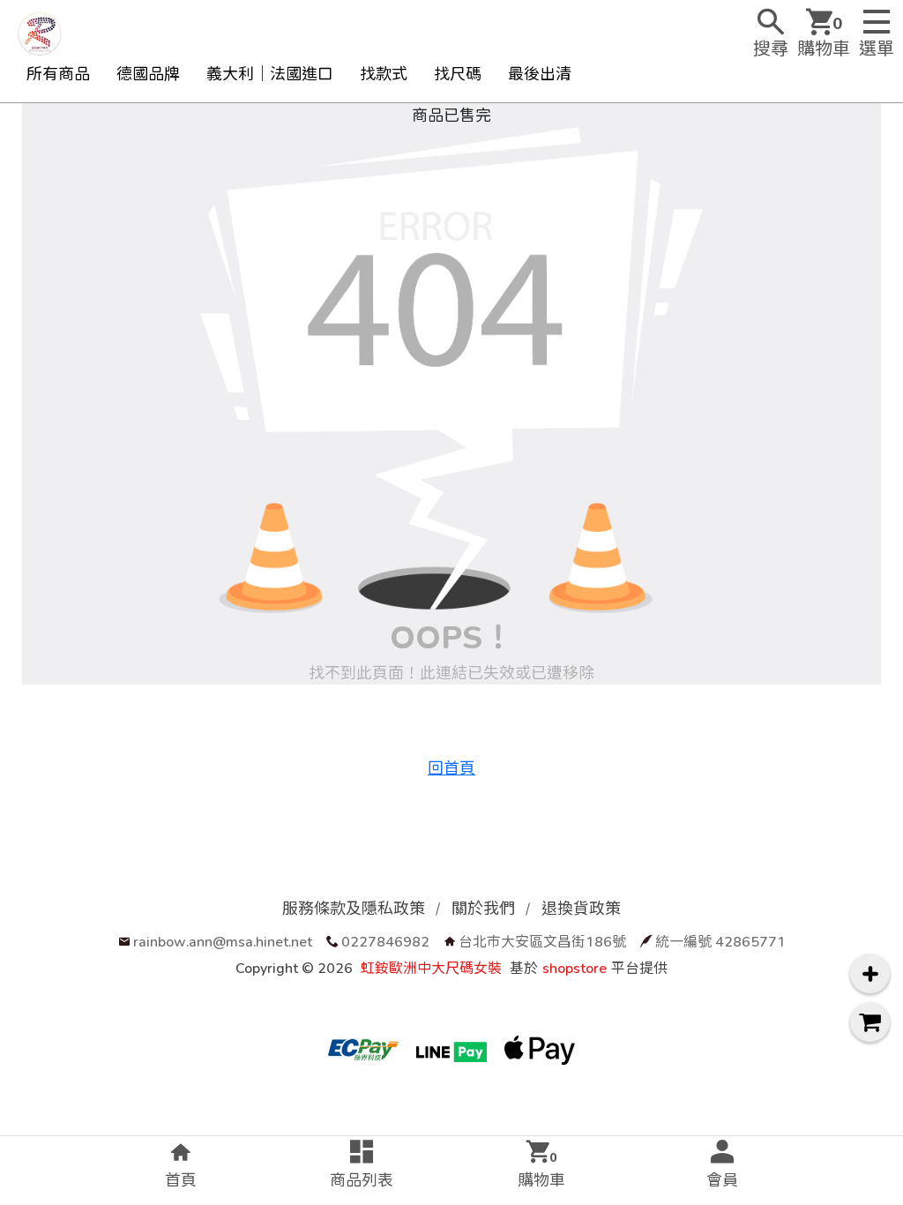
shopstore (574, 967)
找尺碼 (457, 73)
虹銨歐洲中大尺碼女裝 (431, 967)
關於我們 (483, 908)
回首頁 (451, 768)
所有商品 (58, 73)
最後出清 (539, 73)
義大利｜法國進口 (269, 73)
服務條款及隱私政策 (353, 908)
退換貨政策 (581, 908)
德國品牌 (148, 73)
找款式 (383, 73)
